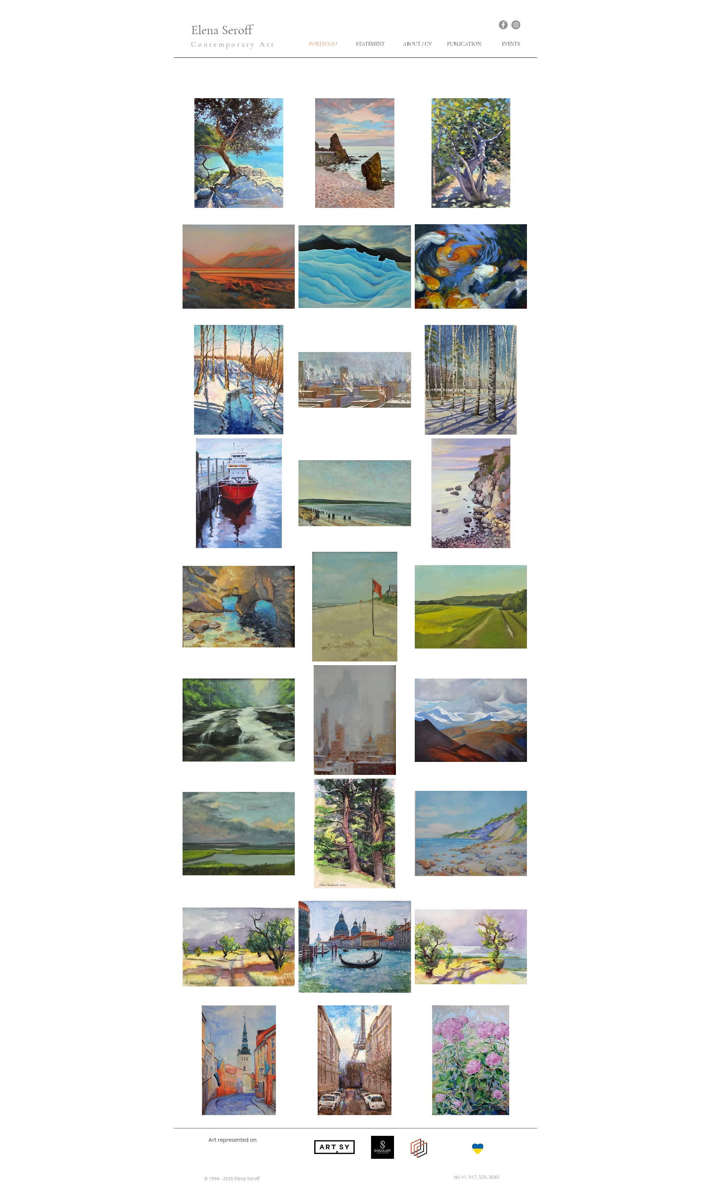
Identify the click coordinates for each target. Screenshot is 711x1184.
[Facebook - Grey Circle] (503, 24)
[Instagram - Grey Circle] (515, 24)
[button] (239, 153)
